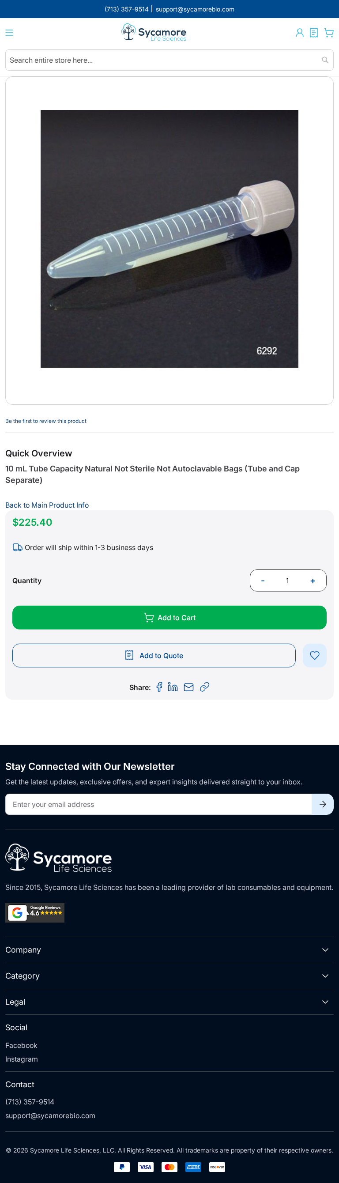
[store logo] (154, 32)
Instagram (21, 1059)
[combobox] (169, 60)
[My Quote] (314, 33)
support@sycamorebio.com (50, 1115)
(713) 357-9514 (29, 1101)
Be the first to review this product (46, 421)
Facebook (21, 1045)
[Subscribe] (323, 804)
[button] (300, 32)
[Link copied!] (205, 687)
